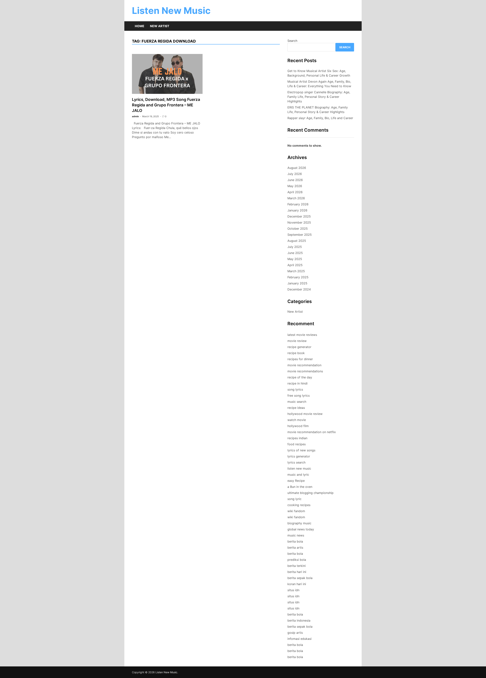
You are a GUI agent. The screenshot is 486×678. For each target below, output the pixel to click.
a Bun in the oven (299, 487)
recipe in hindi (297, 383)
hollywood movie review (305, 414)
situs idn (293, 590)
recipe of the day (299, 377)
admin (135, 116)
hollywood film (298, 426)
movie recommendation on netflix (311, 432)
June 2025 (295, 253)
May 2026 (294, 186)
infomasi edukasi (299, 639)
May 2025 (294, 259)
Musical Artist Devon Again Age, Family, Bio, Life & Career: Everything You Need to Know (319, 84)
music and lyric (298, 474)
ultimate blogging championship (310, 493)
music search (296, 401)
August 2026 (296, 168)
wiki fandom (296, 511)
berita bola (295, 541)
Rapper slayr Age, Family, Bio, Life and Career (320, 118)
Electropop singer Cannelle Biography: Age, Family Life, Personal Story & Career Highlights (318, 96)
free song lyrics (298, 395)
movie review (297, 341)
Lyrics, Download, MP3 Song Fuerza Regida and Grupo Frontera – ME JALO (166, 105)
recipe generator (299, 347)
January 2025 (297, 283)
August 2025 (296, 241)
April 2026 (295, 192)
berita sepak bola (299, 578)
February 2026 (297, 204)
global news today (300, 529)
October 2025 (297, 228)
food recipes (296, 444)
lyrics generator (298, 456)
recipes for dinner (300, 359)
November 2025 (299, 222)
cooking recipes (298, 505)
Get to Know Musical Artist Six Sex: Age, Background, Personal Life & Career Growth (318, 73)
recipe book (296, 353)
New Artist (159, 26)
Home (139, 26)
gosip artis (295, 632)
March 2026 (296, 198)
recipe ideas (296, 408)
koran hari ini (296, 584)
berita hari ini (296, 572)
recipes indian (297, 438)
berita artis (295, 547)
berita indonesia (298, 620)
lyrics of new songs (301, 450)
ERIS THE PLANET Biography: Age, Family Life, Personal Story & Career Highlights (317, 109)
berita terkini (296, 566)
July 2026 (294, 174)
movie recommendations (305, 371)
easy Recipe (296, 481)
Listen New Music (171, 10)
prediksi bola (296, 560)
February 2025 (297, 277)
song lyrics (295, 389)
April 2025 (295, 265)
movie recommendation (304, 365)
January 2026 (297, 210)
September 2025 (299, 235)
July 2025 (294, 247)
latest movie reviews (302, 335)
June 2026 (295, 180)
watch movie (296, 420)
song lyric (294, 499)
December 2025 (299, 216)
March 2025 (296, 271)
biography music (299, 523)
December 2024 (299, 289)
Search (292, 41)
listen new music (299, 468)
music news (295, 535)
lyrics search (296, 462)
